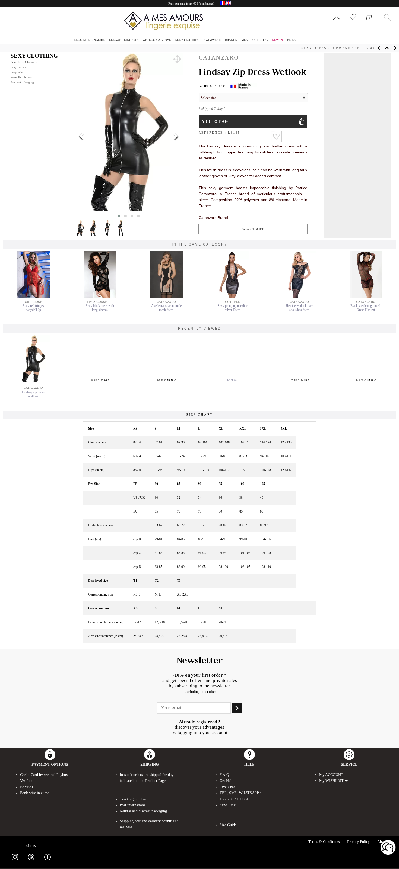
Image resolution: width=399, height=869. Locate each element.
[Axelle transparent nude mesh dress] (166, 297)
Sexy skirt (17, 72)
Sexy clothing (187, 39)
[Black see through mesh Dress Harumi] (366, 297)
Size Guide (228, 825)
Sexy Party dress (21, 67)
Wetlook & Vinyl (156, 39)
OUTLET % (260, 39)
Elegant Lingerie (123, 39)
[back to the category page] (387, 48)
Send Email (228, 805)
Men (244, 39)
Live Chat (227, 787)
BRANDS (231, 39)
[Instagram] (15, 861)
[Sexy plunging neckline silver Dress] (233, 297)
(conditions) (206, 3)
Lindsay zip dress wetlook (33, 394)
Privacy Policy (358, 842)
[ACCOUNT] (336, 21)
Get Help (226, 781)
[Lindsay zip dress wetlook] (33, 358)
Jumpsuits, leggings (23, 82)
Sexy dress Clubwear (325, 48)
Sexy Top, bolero (21, 77)
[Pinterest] (31, 861)
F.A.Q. (225, 775)
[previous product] (379, 48)
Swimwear (212, 39)
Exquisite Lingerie (89, 39)
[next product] (395, 48)
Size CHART (253, 229)
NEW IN (277, 39)
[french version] (222, 3)
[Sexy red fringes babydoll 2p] (33, 297)
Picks (291, 39)
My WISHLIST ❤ (333, 781)
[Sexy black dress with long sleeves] (100, 297)
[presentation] (81, 136)
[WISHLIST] (352, 21)
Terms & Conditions (324, 842)
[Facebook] (47, 861)
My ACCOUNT (331, 775)
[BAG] (369, 23)
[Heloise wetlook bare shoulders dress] (299, 297)
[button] (177, 59)
